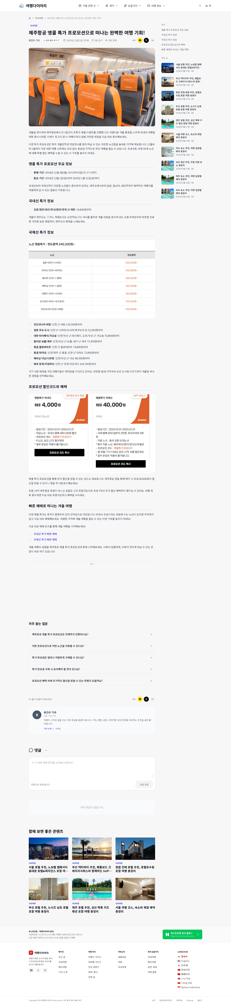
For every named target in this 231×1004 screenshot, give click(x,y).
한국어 (182, 956)
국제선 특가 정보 (169, 39)
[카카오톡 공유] (140, 40)
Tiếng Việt (185, 982)
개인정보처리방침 (165, 1000)
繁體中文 (184, 974)
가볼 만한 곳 (89, 6)
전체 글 (91, 977)
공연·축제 (152, 967)
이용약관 (179, 1000)
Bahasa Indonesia (189, 987)
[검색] (200, 6)
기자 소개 (62, 972)
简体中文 (184, 969)
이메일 (58, 728)
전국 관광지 (93, 967)
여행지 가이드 (94, 956)
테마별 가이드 (94, 962)
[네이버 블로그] (31, 970)
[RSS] (38, 970)
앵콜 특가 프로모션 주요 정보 (174, 29)
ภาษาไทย (184, 978)
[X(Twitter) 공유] (146, 40)
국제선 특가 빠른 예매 (45, 539)
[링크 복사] (152, 40)
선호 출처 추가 (50, 40)
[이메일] (45, 970)
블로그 (200, 1000)
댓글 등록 (144, 784)
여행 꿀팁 (152, 972)
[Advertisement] (92, 589)
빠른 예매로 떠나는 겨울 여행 (174, 49)
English (183, 960)
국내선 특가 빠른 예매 (45, 534)
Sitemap (190, 1000)
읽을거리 (133, 6)
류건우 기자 (34, 40)
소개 (153, 1000)
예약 (112, 6)
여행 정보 (156, 6)
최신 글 (61, 956)
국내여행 (39, 18)
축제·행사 (93, 972)
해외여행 (62, 967)
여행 (120, 962)
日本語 (183, 965)
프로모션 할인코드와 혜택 (173, 44)
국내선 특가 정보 (169, 34)
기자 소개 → (49, 728)
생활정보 (122, 956)
